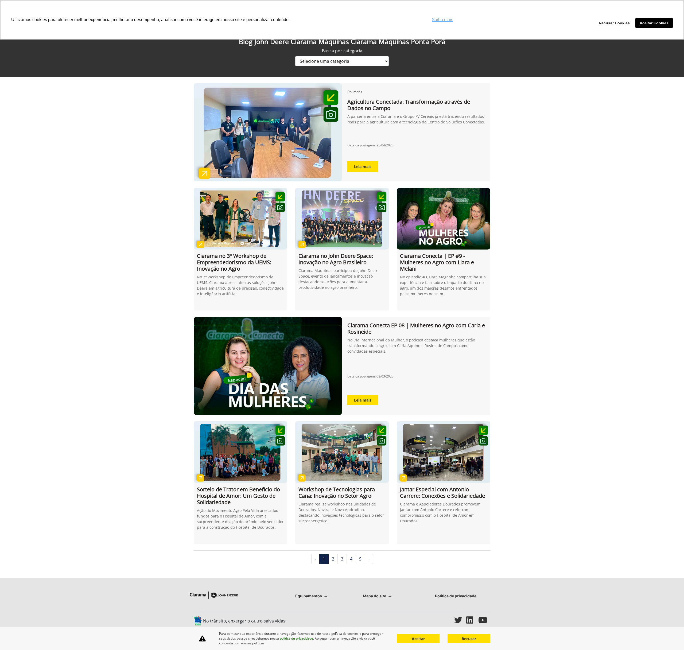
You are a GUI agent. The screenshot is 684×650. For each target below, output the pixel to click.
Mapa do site (374, 596)
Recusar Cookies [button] (614, 23)
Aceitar (418, 638)
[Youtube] (484, 620)
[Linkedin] (472, 620)
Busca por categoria (342, 51)
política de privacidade (296, 638)
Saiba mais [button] (442, 19)
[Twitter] (460, 620)
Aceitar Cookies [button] (654, 23)
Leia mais (362, 166)
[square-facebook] (436, 620)
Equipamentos (308, 596)
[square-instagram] (448, 620)
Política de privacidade (455, 596)
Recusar (469, 638)
